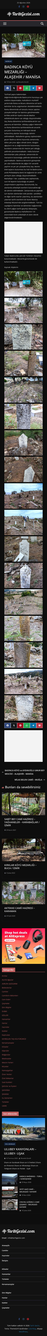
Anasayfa (5, 1245)
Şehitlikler (6, 1090)
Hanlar (4, 1023)
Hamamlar (6, 1019)
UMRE (4, 1106)
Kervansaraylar (8, 1043)
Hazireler (8, 61)
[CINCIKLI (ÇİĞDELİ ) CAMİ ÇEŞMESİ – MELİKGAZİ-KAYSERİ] (10, 1206)
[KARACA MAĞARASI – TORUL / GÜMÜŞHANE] (10, 1179)
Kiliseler (5, 1047)
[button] (23, 284)
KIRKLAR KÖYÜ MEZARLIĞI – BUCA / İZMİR (20, 866)
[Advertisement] (23, 237)
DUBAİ (4, 1011)
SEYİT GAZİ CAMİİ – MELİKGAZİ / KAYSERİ (28, 1190)
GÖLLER (5, 1015)
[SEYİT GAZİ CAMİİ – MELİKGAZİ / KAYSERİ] (10, 1192)
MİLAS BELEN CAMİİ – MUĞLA (28, 779)
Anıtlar (4, 976)
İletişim (5, 1260)
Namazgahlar (7, 1070)
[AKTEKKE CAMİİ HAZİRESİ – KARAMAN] (23, 883)
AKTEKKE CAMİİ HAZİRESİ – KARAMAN (19, 909)
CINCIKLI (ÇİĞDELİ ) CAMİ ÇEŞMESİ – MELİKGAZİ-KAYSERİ (29, 1204)
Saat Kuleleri (7, 1082)
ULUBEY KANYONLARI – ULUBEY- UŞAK (20, 1151)
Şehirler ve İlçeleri (9, 1086)
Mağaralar (6, 1055)
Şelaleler (5, 1094)
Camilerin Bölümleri (10, 995)
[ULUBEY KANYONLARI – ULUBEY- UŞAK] (23, 1129)
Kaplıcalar (6, 1035)
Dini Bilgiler (6, 1007)
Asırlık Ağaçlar (7, 980)
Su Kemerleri (7, 1098)
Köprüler (5, 1051)
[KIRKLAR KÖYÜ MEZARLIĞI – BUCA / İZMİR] (23, 840)
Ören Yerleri (7, 1074)
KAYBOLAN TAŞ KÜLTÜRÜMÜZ (14, 1039)
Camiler (5, 991)
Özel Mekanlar (8, 1078)
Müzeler (5, 1066)
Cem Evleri (6, 999)
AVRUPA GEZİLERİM (9, 984)
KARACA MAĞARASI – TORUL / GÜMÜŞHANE (31, 1177)
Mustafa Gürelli (23, 82)
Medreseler (6, 1058)
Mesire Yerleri (7, 1062)
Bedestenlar (7, 988)
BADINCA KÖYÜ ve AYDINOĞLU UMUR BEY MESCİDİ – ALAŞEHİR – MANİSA (24, 772)
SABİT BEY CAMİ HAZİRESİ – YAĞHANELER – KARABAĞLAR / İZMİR (22, 822)
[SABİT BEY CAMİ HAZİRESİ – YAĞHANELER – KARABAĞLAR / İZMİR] (23, 794)
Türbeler (5, 1102)
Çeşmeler (6, 1003)
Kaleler (5, 1031)
